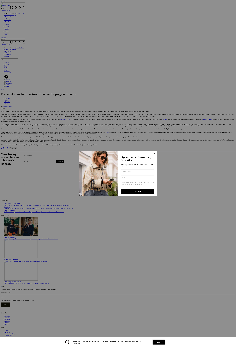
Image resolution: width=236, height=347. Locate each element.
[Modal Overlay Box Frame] (118, 173)
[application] (118, 342)
